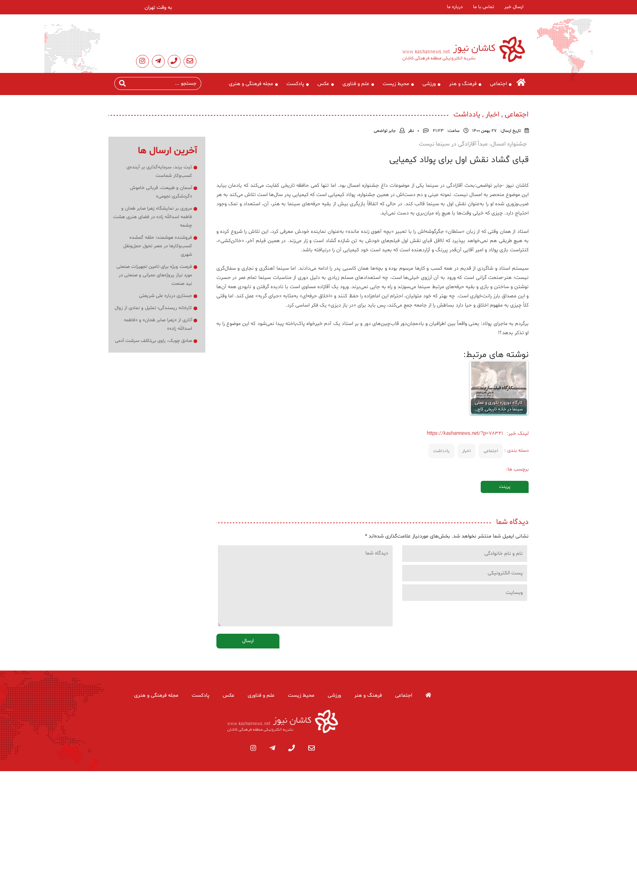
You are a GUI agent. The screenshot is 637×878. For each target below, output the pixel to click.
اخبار (466, 451)
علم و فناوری (355, 83)
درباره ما (455, 7)
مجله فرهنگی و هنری (251, 83)
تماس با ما (483, 7)
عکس (323, 83)
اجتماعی (498, 83)
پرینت (504, 487)
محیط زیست (396, 83)
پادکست (295, 83)
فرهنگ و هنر (463, 83)
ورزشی (429, 83)
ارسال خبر (513, 7)
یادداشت (441, 451)
